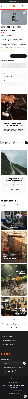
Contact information (12, 393)
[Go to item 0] (3, 27)
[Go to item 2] (8, 27)
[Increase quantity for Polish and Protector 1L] (7, 56)
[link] (14, 227)
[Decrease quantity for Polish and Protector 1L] (2, 56)
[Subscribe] (24, 363)
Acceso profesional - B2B (14, 1)
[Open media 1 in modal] (24, 12)
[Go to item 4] (19, 27)
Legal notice (17, 393)
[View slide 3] (15, 327)
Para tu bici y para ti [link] (9, 259)
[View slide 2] (13, 327)
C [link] (19, 309)
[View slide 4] (16, 327)
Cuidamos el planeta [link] (20, 272)
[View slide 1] (11, 327)
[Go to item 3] (13, 27)
